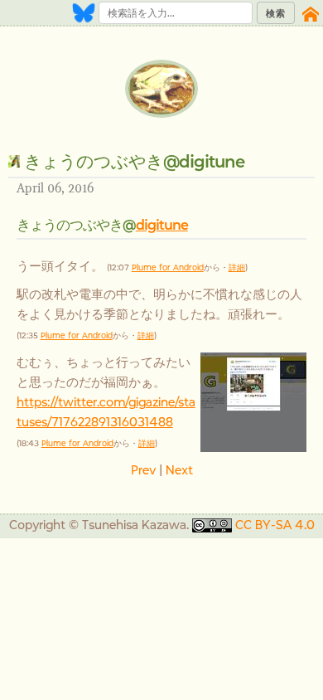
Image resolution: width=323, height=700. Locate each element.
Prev (143, 470)
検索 (276, 13)
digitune (162, 224)
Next (179, 470)
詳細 (237, 267)
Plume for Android (168, 267)
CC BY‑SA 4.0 (275, 524)
